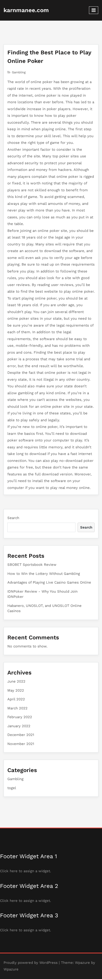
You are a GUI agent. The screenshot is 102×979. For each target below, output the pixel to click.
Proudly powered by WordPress (31, 962)
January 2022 (18, 726)
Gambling (19, 72)
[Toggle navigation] (93, 10)
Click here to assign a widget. (25, 871)
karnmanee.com (26, 10)
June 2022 (16, 681)
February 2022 (19, 717)
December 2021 (20, 735)
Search (13, 518)
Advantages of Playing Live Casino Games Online (49, 582)
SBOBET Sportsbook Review (31, 564)
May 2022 (15, 690)
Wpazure (82, 962)
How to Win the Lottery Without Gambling (43, 573)
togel (11, 788)
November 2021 (20, 744)
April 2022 (16, 699)
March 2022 (17, 708)
